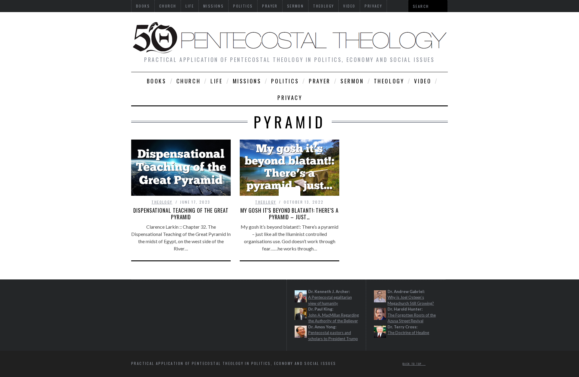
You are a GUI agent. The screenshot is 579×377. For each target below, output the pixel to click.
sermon (352, 81)
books (156, 81)
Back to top (413, 364)
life (216, 81)
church (188, 81)
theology (389, 81)
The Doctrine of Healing (408, 332)
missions (247, 81)
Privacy (289, 98)
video (422, 81)
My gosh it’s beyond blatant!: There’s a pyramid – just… (289, 213)
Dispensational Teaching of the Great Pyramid (180, 213)
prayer (320, 81)
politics (285, 81)
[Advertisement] (198, 311)
